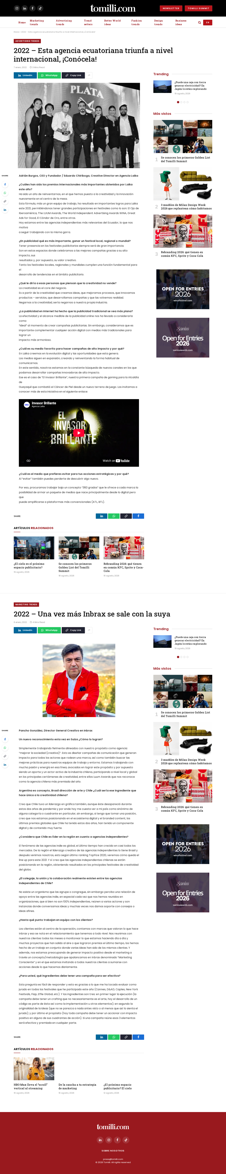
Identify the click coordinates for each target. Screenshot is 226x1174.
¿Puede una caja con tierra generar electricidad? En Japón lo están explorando (190, 85)
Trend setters (88, 22)
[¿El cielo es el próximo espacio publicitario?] (34, 547)
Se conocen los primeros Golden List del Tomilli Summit (75, 567)
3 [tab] (184, 102)
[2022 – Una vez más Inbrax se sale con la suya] (79, 680)
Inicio (16, 31)
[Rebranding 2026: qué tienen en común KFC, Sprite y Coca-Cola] (124, 547)
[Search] (200, 22)
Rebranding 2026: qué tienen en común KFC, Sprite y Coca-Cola (124, 567)
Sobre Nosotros (113, 1150)
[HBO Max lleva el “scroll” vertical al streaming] (34, 1068)
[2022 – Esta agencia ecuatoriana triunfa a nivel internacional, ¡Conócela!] (79, 125)
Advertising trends (64, 22)
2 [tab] (181, 102)
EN (207, 22)
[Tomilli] (113, 8)
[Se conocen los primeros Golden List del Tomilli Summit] (79, 547)
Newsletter (171, 8)
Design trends (158, 22)
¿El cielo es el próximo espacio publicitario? (29, 565)
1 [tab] (178, 102)
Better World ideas (112, 22)
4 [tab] (187, 102)
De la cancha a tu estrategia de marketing (77, 1086)
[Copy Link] (5, 201)
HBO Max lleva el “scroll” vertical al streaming (30, 1086)
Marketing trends (37, 22)
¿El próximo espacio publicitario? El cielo (118, 1086)
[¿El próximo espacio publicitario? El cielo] (124, 1068)
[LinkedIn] (5, 209)
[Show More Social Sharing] (89, 75)
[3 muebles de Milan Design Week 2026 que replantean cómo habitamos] (182, 183)
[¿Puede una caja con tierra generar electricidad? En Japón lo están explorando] (162, 86)
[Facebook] (5, 184)
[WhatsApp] (5, 193)
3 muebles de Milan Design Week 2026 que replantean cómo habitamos (186, 206)
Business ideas (180, 22)
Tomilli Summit (198, 8)
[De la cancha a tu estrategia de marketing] (79, 1068)
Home (21, 22)
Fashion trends (136, 22)
